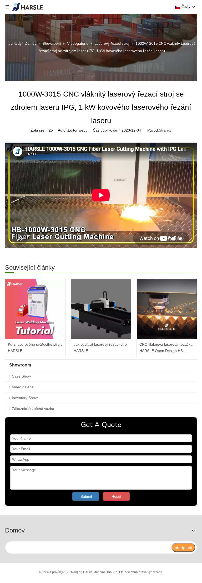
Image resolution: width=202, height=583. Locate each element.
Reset (116, 496)
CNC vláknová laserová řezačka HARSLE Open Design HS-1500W (166, 348)
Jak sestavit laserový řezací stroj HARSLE (101, 347)
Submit (86, 496)
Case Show (21, 376)
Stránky (165, 130)
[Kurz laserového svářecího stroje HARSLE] (35, 309)
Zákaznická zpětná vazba (33, 408)
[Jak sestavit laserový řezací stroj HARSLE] (101, 309)
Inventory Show (25, 398)
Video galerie (23, 387)
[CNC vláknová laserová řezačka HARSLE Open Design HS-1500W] (167, 309)
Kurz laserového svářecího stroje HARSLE (35, 347)
